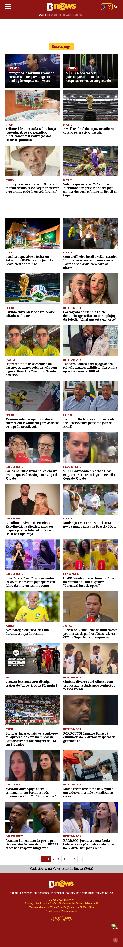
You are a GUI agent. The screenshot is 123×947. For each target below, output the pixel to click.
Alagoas (70, 15)
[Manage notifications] (115, 940)
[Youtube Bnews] (69, 918)
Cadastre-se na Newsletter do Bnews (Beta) (61, 868)
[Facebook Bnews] (53, 918)
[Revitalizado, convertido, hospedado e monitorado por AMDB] (114, 926)
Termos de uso (104, 893)
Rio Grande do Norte (56, 15)
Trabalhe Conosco (21, 893)
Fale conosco (42, 893)
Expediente (57, 893)
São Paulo (79, 15)
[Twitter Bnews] (59, 918)
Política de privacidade (80, 893)
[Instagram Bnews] (64, 918)
